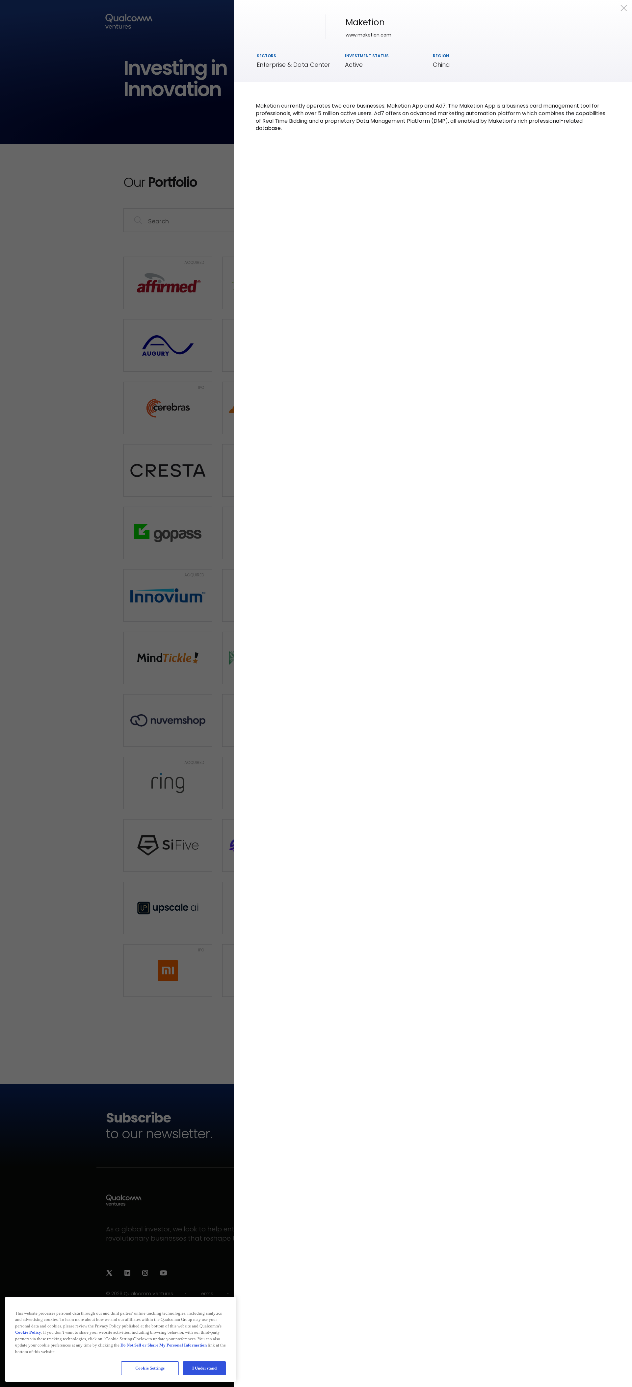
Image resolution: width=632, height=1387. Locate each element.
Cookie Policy (28, 1332)
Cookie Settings (150, 1368)
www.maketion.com (368, 35)
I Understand (204, 1368)
